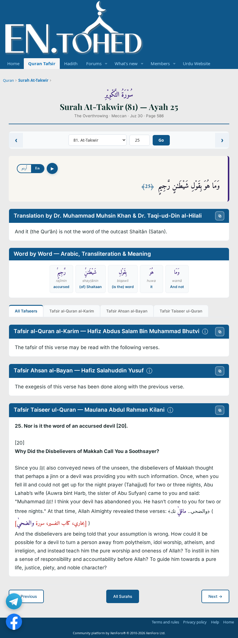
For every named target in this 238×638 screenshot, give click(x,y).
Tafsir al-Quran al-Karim (71, 311)
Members (160, 63)
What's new (126, 63)
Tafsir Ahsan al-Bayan (126, 311)
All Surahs (122, 596)
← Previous (26, 596)
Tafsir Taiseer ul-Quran (181, 311)
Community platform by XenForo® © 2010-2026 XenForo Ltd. (119, 633)
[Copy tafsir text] (219, 331)
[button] (106, 63)
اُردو (24, 168)
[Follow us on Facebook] (14, 622)
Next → (215, 596)
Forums (94, 63)
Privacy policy (195, 622)
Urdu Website (196, 63)
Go (161, 140)
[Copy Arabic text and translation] (219, 216)
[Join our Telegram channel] (14, 601)
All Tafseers (26, 311)
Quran (8, 80)
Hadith (70, 63)
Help (215, 622)
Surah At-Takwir (33, 80)
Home (13, 63)
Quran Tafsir (41, 63)
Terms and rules (165, 622)
